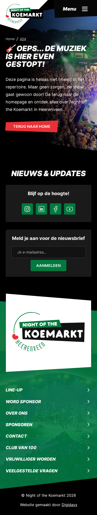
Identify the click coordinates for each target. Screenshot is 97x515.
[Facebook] (55, 209)
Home (10, 39)
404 (23, 39)
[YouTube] (69, 209)
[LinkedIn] (41, 209)
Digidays (69, 504)
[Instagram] (27, 209)
